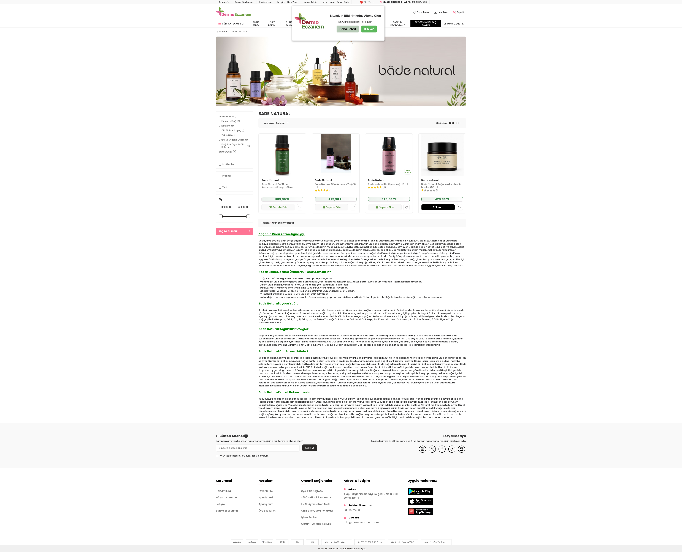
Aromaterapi (228, 116)
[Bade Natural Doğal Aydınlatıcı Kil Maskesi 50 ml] (442, 155)
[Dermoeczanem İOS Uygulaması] (426, 501)
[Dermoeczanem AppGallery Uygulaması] (426, 511)
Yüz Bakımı (229, 134)
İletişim (220, 504)
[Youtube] (422, 452)
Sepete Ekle (280, 207)
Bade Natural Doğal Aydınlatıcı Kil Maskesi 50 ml (441, 186)
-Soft (320, 548)
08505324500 (352, 510)
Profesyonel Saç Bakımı (426, 24)
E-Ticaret (330, 548)
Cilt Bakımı (272, 24)
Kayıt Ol (309, 447)
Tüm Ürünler (227, 151)
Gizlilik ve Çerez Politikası (317, 510)
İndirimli (226, 175)
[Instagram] (461, 452)
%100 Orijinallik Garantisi (316, 497)
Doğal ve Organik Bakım (233, 139)
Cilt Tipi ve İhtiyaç (232, 130)
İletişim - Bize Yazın (287, 2)
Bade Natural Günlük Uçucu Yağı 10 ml (335, 186)
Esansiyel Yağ (230, 121)
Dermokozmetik (454, 23)
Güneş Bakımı (290, 24)
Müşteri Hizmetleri (227, 497)
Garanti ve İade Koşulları (317, 524)
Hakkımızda (265, 2)
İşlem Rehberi (309, 517)
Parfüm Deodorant (397, 24)
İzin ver (369, 29)
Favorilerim (265, 491)
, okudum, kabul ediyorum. (244, 455)
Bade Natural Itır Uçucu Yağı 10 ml (388, 184)
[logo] (233, 12)
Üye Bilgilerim (266, 510)
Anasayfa (224, 2)
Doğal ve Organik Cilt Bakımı (235, 146)
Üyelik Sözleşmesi (312, 491)
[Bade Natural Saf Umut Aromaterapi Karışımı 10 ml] (282, 155)
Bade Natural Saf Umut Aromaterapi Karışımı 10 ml (277, 186)
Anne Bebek (256, 24)
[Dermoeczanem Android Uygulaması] (426, 491)
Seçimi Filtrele (228, 231)
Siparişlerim (265, 504)
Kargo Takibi (310, 2)
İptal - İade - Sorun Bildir (336, 2)
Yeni (224, 187)
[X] (432, 452)
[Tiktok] (451, 452)
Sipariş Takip (266, 497)
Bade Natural (270, 180)
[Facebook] (442, 452)
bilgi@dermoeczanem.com (361, 522)
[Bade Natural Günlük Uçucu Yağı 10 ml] (335, 155)
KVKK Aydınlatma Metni (316, 504)
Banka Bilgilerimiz (244, 2)
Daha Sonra (347, 29)
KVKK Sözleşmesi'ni (230, 455)
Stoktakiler (228, 164)
